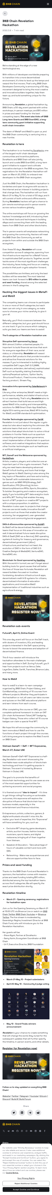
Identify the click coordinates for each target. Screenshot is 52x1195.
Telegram (24, 1096)
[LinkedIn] (22, 1113)
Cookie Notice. (12, 1173)
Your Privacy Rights (26, 1178)
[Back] (5, 13)
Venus (34, 341)
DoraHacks (38, 150)
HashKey (41, 560)
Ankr (5, 389)
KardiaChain (8, 458)
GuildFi (41, 524)
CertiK (40, 419)
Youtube (34, 1096)
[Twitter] (14, 1113)
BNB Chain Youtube (25, 914)
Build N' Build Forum (21, 1099)
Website (6, 1096)
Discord (6, 1099)
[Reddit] (38, 1113)
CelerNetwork (38, 386)
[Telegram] (30, 1113)
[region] (26, 1169)
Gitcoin (43, 1096)
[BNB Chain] (11, 4)
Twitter (15, 1096)
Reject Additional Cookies (26, 1183)
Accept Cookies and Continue (26, 1189)
